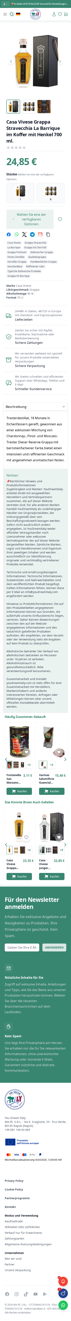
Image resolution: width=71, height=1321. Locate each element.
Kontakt (10, 1207)
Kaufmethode (14, 1221)
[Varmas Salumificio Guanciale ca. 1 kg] (51, 741)
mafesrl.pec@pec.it (34, 1308)
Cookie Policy (14, 1189)
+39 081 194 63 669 (17, 1130)
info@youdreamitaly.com (41, 592)
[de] (18, 14)
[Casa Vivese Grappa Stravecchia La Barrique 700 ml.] (19, 827)
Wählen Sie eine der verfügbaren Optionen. (31, 219)
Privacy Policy (14, 1181)
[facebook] (8, 234)
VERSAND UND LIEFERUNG (22, 1227)
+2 (29, 765)
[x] (24, 234)
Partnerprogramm (17, 1198)
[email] (40, 234)
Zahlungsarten (14, 1238)
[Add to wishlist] (26, 752)
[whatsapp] (16, 234)
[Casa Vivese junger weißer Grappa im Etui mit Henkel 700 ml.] (51, 827)
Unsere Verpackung (18, 1270)
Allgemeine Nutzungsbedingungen (28, 1244)
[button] (7, 760)
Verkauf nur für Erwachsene (23, 1233)
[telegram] (32, 234)
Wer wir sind (13, 1258)
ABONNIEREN (54, 947)
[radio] (20, 193)
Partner (10, 1264)
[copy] (48, 234)
